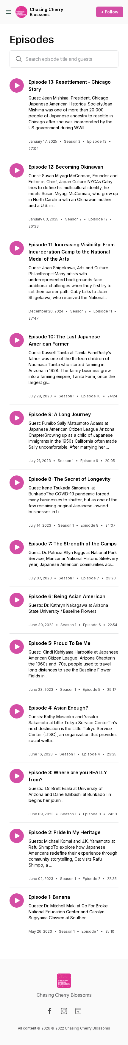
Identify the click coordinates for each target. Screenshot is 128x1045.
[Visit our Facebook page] (50, 1011)
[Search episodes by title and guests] (19, 59)
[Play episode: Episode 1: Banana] (17, 900)
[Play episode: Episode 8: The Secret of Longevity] (17, 482)
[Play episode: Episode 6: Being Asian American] (17, 600)
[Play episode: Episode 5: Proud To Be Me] (17, 647)
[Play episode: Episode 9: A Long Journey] (17, 418)
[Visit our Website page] (78, 1011)
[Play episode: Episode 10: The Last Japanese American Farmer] (17, 340)
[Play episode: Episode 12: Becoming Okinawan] (17, 170)
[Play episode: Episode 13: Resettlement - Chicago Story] (17, 85)
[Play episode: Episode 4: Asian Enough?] (17, 711)
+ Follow (109, 11)
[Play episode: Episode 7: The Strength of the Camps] (17, 547)
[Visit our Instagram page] (64, 1011)
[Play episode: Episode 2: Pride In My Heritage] (17, 836)
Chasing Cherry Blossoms (46, 12)
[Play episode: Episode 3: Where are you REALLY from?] (17, 776)
